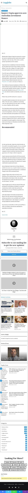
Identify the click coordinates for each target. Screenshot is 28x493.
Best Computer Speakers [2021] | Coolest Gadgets (16, 405)
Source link (4, 214)
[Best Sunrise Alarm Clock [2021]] (4, 415)
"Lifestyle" (4, 439)
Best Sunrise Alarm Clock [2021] (16, 412)
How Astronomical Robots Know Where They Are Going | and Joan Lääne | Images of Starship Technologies (18, 394)
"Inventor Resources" (6, 441)
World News (4, 431)
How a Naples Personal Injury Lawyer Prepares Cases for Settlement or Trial (6, 310)
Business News (9, 8)
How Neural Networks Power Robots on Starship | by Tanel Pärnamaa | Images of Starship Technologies (17, 382)
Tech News (4, 429)
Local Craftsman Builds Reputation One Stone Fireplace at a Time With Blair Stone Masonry (6, 326)
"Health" (3, 447)
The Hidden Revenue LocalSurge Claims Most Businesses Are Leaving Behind (20, 326)
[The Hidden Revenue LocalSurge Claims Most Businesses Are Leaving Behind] (21, 319)
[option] (14, 354)
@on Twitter (4, 474)
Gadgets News (5, 433)
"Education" (4, 445)
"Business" (4, 435)
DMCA (16, 484)
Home (3, 8)
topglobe (4, 21)
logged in (8, 338)
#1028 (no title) (10, 484)
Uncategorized (5, 437)
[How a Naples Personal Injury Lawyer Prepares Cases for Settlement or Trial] (7, 303)
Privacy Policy (21, 484)
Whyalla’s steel (5, 81)
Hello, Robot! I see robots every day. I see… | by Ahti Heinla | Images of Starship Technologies (17, 370)
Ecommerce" (4, 443)
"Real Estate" (4, 449)
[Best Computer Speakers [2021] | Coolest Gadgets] (4, 407)
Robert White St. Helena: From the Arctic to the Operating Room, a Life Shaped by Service (20, 310)
